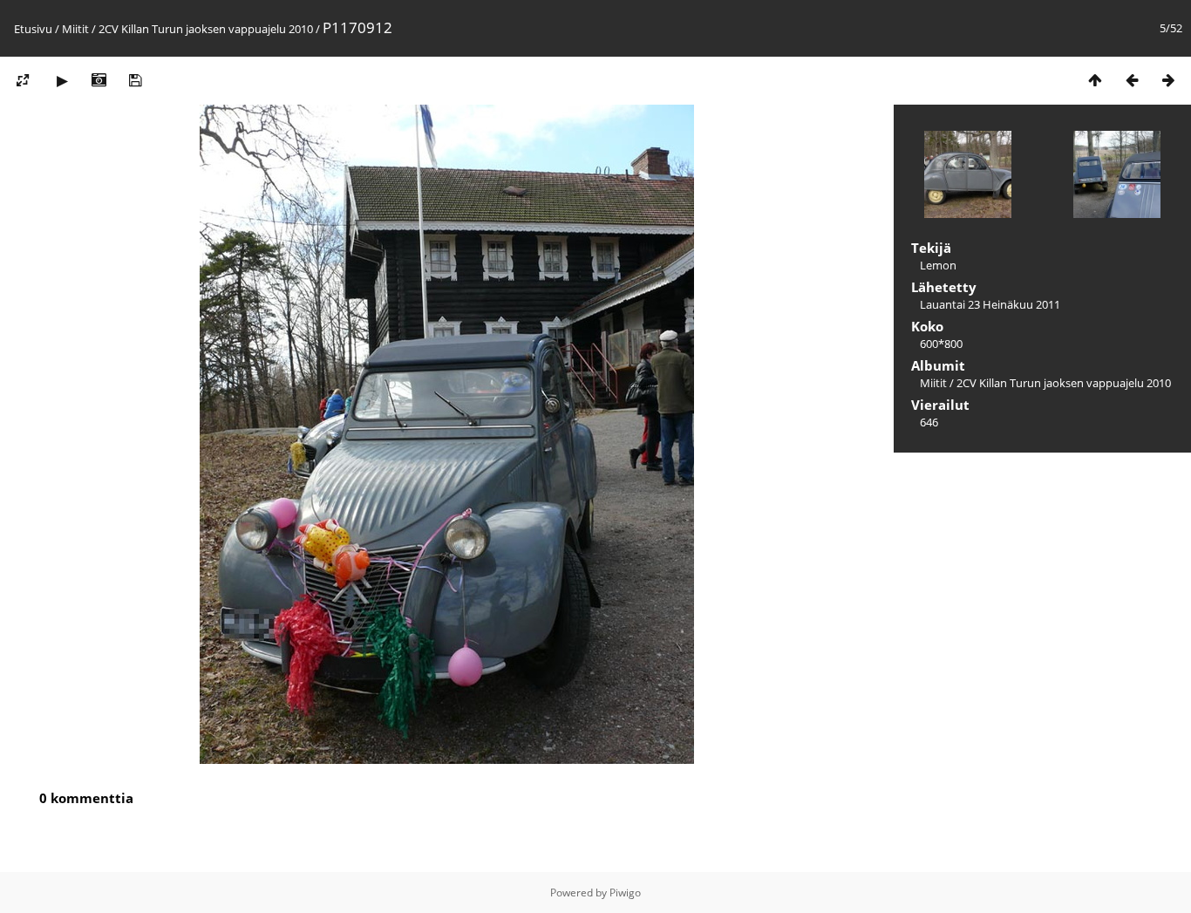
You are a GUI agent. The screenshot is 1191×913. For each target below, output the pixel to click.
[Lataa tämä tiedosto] (135, 80)
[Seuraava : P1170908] (1168, 80)
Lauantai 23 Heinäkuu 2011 (990, 304)
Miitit (75, 29)
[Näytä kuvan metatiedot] (98, 80)
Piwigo (625, 892)
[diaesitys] (62, 80)
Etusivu (33, 29)
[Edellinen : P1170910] (1131, 80)
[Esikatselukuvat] (1095, 80)
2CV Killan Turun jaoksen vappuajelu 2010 (206, 29)
